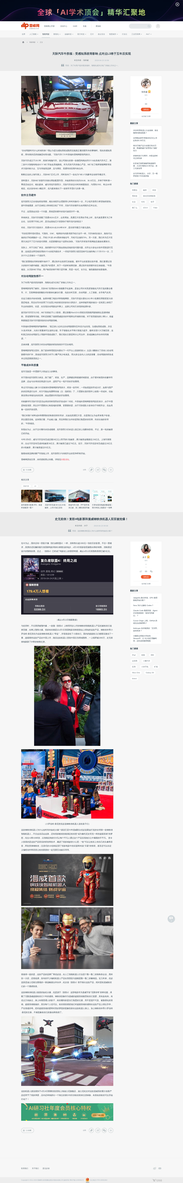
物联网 (138, 39)
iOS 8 (145, 208)
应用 (134, 667)
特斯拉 (134, 190)
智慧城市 (112, 34)
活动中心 (63, 26)
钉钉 (143, 202)
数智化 (56, 34)
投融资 (69, 39)
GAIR (75, 26)
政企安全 (101, 34)
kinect (134, 678)
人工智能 (33, 34)
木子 (86, 526)
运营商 (134, 661)
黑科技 (134, 196)
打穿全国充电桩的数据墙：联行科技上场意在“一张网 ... (102, 507)
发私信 (146, 109)
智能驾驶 (45, 34)
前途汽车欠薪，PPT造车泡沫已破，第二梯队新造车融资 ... (78, 507)
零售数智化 (38, 39)
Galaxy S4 (150, 673)
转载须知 (65, 459)
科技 (154, 190)
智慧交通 (106, 39)
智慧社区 (114, 39)
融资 (145, 190)
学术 (30, 39)
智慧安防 (90, 39)
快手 (152, 202)
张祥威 (86, 60)
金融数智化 (48, 39)
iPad (134, 655)
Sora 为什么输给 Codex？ (143, 605)
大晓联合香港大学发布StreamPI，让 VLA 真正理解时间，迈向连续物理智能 (145, 638)
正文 (41, 42)
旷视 (156, 667)
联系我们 (24, 1168)
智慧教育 (98, 39)
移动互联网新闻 (149, 196)
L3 (35, 486)
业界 (23, 34)
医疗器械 (76, 39)
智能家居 (159, 39)
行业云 (124, 34)
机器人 (152, 39)
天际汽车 (26, 486)
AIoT (148, 34)
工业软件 (122, 39)
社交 (134, 202)
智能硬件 (145, 39)
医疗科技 (80, 34)
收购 (143, 655)
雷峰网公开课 (49, 26)
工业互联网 (135, 34)
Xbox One (136, 673)
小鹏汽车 (146, 661)
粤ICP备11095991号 (77, 1180)
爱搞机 (98, 26)
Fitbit (155, 208)
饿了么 (134, 208)
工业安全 (130, 39)
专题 (84, 26)
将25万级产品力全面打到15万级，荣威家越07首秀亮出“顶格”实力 (145, 148)
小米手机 (144, 667)
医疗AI (63, 39)
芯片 (92, 34)
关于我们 (35, 1168)
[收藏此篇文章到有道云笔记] (91, 469)
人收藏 (28, 470)
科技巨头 (58, 39)
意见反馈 (46, 1168)
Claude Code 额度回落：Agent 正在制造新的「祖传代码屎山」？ (145, 612)
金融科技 (68, 34)
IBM (152, 655)
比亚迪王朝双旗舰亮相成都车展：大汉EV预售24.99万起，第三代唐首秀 (145, 165)
